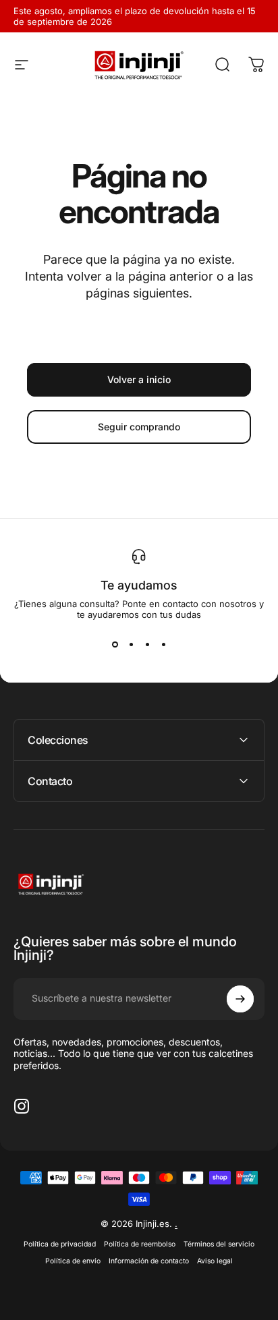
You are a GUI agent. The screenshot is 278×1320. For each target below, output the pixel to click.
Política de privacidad (60, 1244)
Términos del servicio (219, 1244)
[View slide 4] (163, 644)
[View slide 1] (115, 644)
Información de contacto (149, 1261)
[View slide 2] (131, 644)
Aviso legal (215, 1261)
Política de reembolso (139, 1244)
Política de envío (73, 1261)
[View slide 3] (147, 644)
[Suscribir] (240, 998)
